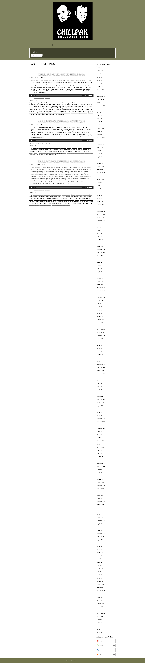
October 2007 (100, 616)
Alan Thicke (46, 103)
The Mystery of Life (40, 154)
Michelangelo (60, 151)
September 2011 (101, 520)
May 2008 (99, 600)
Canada (71, 103)
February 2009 (100, 584)
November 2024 (101, 137)
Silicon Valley (32, 203)
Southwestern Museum (66, 111)
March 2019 (100, 354)
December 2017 (101, 396)
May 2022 (99, 233)
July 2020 (99, 303)
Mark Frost (52, 108)
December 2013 (101, 485)
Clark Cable (47, 148)
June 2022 (99, 230)
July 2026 (99, 74)
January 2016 (100, 444)
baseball (73, 195)
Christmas (84, 103)
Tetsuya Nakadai (51, 203)
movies (71, 108)
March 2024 (100, 163)
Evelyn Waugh (83, 104)
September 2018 (101, 374)
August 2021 (100, 262)
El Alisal (74, 104)
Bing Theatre (79, 195)
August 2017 (100, 405)
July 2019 (99, 342)
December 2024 (101, 134)
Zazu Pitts (67, 205)
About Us (48, 45)
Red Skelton (42, 153)
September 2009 (101, 565)
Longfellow (32, 151)
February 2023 (100, 204)
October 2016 (100, 425)
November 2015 (101, 447)
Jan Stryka (36, 200)
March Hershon (68, 200)
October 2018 (100, 370)
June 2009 (99, 575)
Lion (33, 108)
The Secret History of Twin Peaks (79, 113)
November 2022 (101, 214)
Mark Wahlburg (59, 108)
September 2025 (101, 106)
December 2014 (101, 463)
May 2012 (99, 511)
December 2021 (101, 249)
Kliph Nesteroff (85, 106)
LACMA (89, 149)
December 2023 (101, 173)
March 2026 (100, 86)
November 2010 (101, 536)
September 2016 (101, 428)
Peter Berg (65, 109)
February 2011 (100, 527)
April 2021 (99, 275)
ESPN (77, 104)
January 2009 (100, 587)
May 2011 (99, 524)
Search (98, 45)
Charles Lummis (78, 103)
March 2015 (100, 457)
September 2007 (101, 619)
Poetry (31, 153)
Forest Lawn (90, 104)
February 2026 (100, 90)
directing (51, 104)
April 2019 (99, 351)
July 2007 (99, 626)
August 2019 (100, 338)
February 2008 (100, 603)
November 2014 (101, 466)
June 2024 (99, 153)
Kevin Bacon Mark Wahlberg (74, 106)
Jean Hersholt (83, 149)
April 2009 (99, 578)
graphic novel (67, 149)
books (53, 103)
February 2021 (100, 281)
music (74, 108)
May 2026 (99, 80)
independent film (62, 106)
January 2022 (100, 246)
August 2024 (100, 147)
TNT (53, 114)
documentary (68, 104)
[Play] (31, 95)
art (50, 103)
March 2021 (100, 278)
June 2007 (99, 629)
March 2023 (100, 201)
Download (47, 98)
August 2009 (100, 568)
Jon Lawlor (42, 200)
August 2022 (100, 224)
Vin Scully (42, 205)
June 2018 (99, 383)
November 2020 (101, 291)
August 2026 (100, 70)
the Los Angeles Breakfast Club (44, 113)
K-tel (46, 200)
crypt (60, 148)
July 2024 (99, 150)
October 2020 (100, 294)
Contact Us (57, 45)
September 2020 (101, 297)
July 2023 (99, 188)
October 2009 (100, 562)
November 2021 (101, 252)
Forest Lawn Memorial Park (51, 149)
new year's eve (83, 108)
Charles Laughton (87, 195)
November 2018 (101, 367)
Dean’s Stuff (88, 45)
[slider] (91, 95)
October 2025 (100, 102)
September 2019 (101, 335)
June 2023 (99, 192)
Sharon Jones (48, 111)
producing (77, 109)
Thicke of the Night (47, 114)
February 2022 (100, 243)
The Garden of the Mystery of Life (82, 153)
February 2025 (100, 128)
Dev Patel (45, 104)
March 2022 (100, 240)
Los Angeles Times (44, 108)
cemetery (41, 148)
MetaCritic (65, 108)
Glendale (61, 149)
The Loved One (56, 113)
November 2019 (101, 329)
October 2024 (100, 141)
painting (53, 109)
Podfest (37, 201)
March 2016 (100, 437)
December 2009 (101, 559)
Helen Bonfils (59, 198)
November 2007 (101, 613)
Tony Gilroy (57, 114)
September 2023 (101, 182)
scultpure (47, 153)
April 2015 (99, 453)
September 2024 (101, 144)
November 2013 (101, 488)
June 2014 (99, 472)
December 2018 (101, 364)
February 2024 (100, 166)
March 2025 (100, 125)
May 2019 (99, 348)
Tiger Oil (37, 205)
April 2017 (99, 415)
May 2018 (99, 386)
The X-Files (39, 114)
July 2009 (99, 571)
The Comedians (86, 111)
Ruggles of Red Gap (80, 201)
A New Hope (36, 103)
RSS (36, 100)
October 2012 (100, 504)
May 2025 (99, 118)
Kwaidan (50, 200)
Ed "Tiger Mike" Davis (68, 196)
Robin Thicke (83, 109)
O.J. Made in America (39, 109)
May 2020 (99, 310)
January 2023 (100, 208)
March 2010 (100, 552)
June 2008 (99, 597)
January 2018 (100, 393)
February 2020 (100, 319)
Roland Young (71, 201)
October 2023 (100, 179)
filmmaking (76, 196)
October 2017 (100, 402)
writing (62, 114)
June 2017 (99, 409)
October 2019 (100, 332)
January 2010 (100, 555)
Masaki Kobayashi (84, 200)
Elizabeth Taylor (33, 149)
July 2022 (99, 227)
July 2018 (99, 380)
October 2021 (100, 256)
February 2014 (100, 482)
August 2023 (100, 185)
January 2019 (100, 361)
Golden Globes (41, 106)
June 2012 (99, 508)
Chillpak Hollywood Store (73, 45)
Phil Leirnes (32, 201)
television (79, 111)
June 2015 (99, 450)
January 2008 (100, 606)
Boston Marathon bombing (62, 103)
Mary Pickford (38, 151)
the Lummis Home (65, 113)
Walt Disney (49, 154)
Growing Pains (49, 106)
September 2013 (101, 492)
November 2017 (101, 399)
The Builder (64, 203)
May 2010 (99, 546)
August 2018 (100, 377)
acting (41, 103)
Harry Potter (52, 198)
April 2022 (99, 236)
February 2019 (100, 358)
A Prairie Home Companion (40, 195)
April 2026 (99, 83)
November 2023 (101, 176)
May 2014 (99, 476)
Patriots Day (59, 109)
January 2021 (100, 284)
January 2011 (100, 530)
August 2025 (100, 109)
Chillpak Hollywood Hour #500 (61, 121)
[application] (61, 95)
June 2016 (99, 431)
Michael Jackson (53, 151)
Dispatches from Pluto (58, 104)
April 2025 (99, 122)
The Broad (58, 203)
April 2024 (99, 160)
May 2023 (99, 195)
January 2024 (100, 169)
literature (37, 108)
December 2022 (101, 211)
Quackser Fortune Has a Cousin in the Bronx (56, 201)
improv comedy (71, 198)
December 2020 (101, 287)
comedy (90, 103)
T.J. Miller (44, 203)
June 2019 (99, 345)
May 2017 (99, 412)
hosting (65, 198)
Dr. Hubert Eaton (87, 148)
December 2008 (101, 591)
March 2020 (100, 316)
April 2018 (99, 390)
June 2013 (99, 498)
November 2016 (101, 421)
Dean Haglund (39, 104)
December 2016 (101, 418)
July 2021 (99, 265)
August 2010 (100, 539)
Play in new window (39, 98)
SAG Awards (42, 111)
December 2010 (101, 533)
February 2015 (100, 460)
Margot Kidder (75, 200)
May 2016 (99, 434)
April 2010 (99, 549)
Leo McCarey (60, 200)
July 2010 (99, 543)
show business (56, 111)
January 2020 (100, 322)
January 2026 (100, 93)
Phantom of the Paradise (79, 151)
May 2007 (99, 632)
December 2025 (101, 96)
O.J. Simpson (47, 109)
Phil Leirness (71, 109)
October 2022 (100, 217)
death (75, 148)
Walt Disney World (56, 205)
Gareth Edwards (33, 106)
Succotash (38, 203)
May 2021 (99, 271)
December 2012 (101, 501)
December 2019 (101, 326)
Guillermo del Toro (75, 149)
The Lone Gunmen (72, 203)
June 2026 (99, 77)
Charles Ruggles (33, 196)
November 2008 (101, 594)
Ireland (86, 198)
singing (59, 153)
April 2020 (99, 313)
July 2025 (99, 112)
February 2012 (100, 517)
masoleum (45, 151)
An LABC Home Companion (58, 195)
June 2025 (99, 115)
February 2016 (100, 441)
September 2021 (101, 259)
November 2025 (101, 99)
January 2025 (100, 131)
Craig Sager (32, 104)
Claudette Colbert (54, 148)
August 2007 (100, 622)
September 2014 (101, 469)
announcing (68, 195)
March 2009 (100, 581)
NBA (78, 108)
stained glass (65, 153)
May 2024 (99, 157)
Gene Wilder (36, 198)
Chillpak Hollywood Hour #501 (61, 74)
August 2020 (100, 300)
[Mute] (87, 95)
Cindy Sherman (41, 196)
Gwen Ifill (55, 106)
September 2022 (101, 220)
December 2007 (101, 610)
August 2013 (100, 495)
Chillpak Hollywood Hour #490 (61, 161)
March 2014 (100, 479)
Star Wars (74, 111)
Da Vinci (64, 148)
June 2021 (99, 268)
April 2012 (99, 514)
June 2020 (99, 307)
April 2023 (99, 198)
